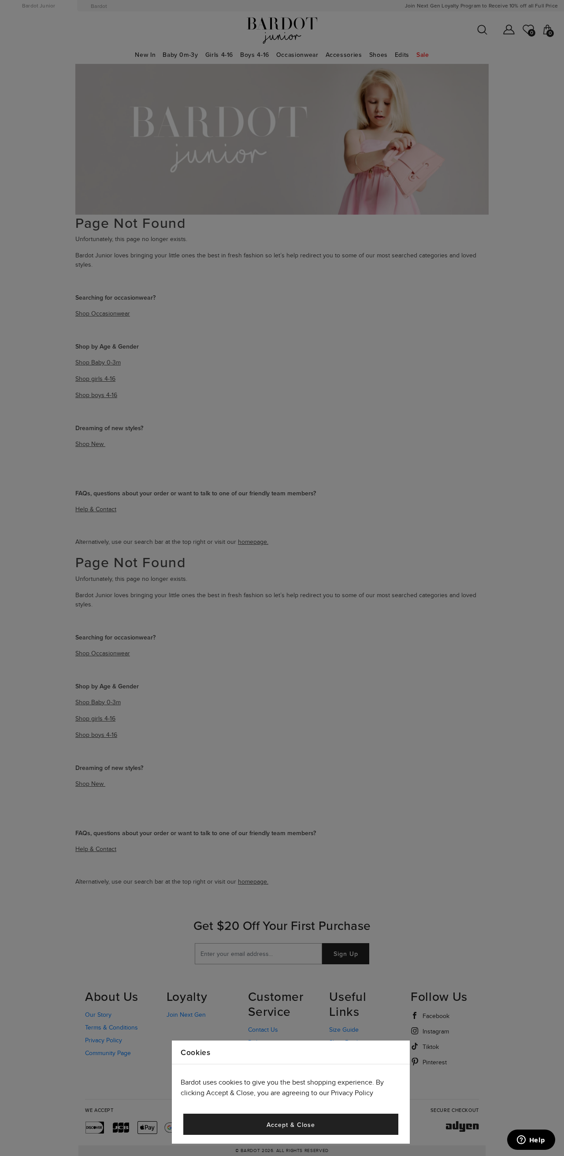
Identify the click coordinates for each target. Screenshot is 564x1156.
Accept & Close (291, 1125)
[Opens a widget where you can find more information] (531, 1141)
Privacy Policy (352, 1093)
